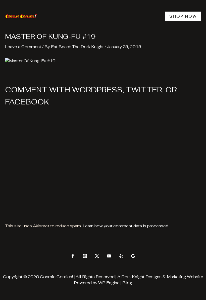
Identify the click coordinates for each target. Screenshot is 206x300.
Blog (127, 282)
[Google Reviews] (133, 256)
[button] (183, 16)
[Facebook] (73, 256)
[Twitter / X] (97, 256)
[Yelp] (121, 256)
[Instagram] (85, 256)
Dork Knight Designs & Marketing (153, 276)
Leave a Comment (23, 46)
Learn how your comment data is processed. (126, 226)
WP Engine (109, 282)
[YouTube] (109, 256)
